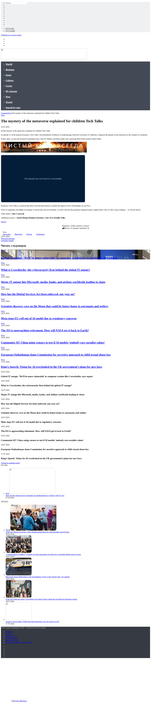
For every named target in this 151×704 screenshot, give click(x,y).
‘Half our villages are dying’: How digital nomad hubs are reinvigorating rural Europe (37, 532)
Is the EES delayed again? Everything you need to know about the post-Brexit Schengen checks (41, 599)
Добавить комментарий (10, 463)
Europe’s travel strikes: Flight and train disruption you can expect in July (32, 622)
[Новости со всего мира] (11, 35)
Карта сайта (10, 636)
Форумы (9, 632)
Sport (8, 75)
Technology (40, 234)
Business (10, 69)
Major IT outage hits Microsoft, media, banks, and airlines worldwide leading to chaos (53, 281)
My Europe (11, 91)
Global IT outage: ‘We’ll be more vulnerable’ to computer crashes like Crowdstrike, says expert (59, 257)
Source (3, 222)
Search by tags (13, 107)
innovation (7, 234)
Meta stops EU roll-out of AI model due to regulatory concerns (39, 318)
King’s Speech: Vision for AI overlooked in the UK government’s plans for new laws (51, 366)
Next (8, 96)
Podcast (29, 234)
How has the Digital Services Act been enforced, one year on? (38, 294)
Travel (9, 102)
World (9, 64)
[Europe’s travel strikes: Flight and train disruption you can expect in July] (19, 619)
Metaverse (18, 234)
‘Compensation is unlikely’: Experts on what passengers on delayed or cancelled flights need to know (43, 554)
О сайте (9, 634)
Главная (4, 113)
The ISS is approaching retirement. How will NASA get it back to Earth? (45, 330)
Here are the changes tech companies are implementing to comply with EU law (35, 496)
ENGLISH (10, 28)
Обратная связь (12, 638)
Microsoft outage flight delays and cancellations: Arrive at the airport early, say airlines (38, 577)
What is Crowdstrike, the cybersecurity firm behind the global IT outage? (45, 269)
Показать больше (8, 239)
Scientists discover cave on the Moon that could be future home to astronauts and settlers (54, 306)
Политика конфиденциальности (18, 642)
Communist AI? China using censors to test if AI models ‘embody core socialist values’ (53, 342)
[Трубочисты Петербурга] (44, 152)
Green (9, 85)
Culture (10, 80)
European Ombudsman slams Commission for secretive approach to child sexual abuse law (56, 354)
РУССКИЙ (10, 31)
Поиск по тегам (12, 640)
